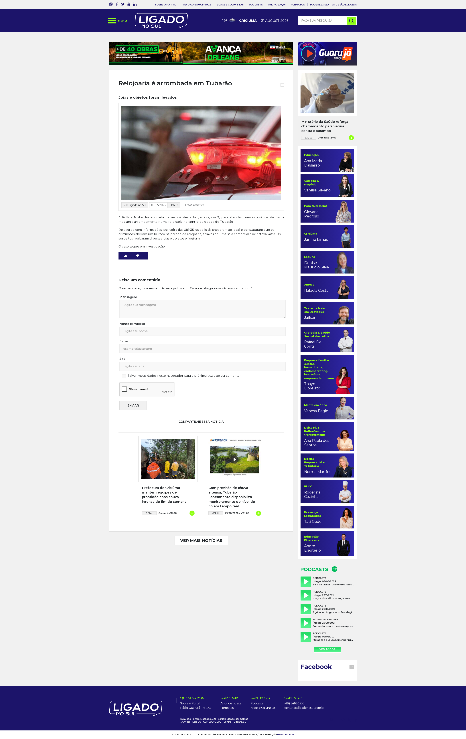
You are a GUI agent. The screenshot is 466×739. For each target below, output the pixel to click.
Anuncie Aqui (276, 4)
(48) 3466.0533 (294, 703)
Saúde (308, 137)
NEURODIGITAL (285, 734)
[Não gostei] (138, 268)
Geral (149, 525)
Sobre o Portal (165, 4)
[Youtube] (129, 5)
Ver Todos (327, 649)
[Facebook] (117, 5)
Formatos (298, 4)
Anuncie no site (231, 703)
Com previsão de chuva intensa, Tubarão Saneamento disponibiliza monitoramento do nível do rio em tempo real (231, 509)
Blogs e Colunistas (230, 4)
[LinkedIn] (135, 5)
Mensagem (128, 309)
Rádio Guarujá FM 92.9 (197, 4)
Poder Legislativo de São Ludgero (333, 4)
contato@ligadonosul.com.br (304, 708)
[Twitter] (123, 5)
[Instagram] (110, 5)
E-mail (124, 353)
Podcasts (256, 4)
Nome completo (132, 335)
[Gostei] (126, 268)
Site (122, 371)
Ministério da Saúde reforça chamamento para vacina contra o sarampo (324, 126)
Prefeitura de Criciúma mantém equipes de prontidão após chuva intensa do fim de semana (164, 507)
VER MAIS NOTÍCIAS (201, 552)
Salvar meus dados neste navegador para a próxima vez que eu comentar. (185, 387)
